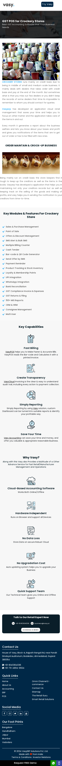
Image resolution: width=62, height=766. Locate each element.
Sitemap (36, 691)
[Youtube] (26, 713)
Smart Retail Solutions (43, 699)
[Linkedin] (21, 713)
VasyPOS (9, 351)
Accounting (8, 688)
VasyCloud (9, 381)
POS (4, 696)
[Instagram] (10, 713)
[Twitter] (15, 713)
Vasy (35, 408)
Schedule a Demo (30, 630)
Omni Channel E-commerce (40, 683)
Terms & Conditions (22, 757)
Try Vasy (47, 4)
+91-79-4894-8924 (14, 668)
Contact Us (37, 688)
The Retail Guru (39, 695)
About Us (6, 685)
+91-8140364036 (22, 623)
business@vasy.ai (41, 623)
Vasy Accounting (12, 437)
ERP (3, 692)
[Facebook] (4, 713)
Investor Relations (42, 757)
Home (5, 681)
